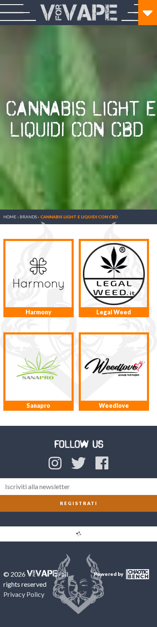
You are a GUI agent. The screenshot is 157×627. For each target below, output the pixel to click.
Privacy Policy (23, 594)
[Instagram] (55, 463)
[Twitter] (78, 463)
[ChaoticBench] (136, 577)
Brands (28, 216)
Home (9, 216)
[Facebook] (101, 463)
